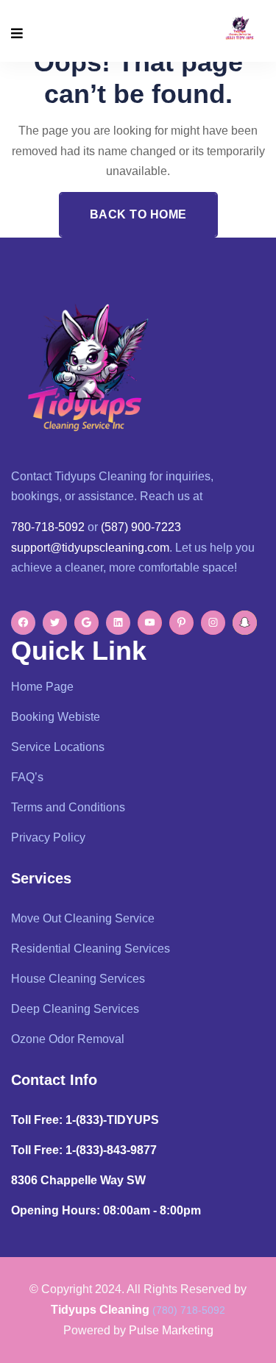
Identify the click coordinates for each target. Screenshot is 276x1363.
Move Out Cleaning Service (83, 918)
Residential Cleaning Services (90, 948)
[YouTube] (150, 623)
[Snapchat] (245, 623)
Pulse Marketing (171, 1330)
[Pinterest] (181, 623)
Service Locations (58, 747)
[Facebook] (23, 623)
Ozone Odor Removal (67, 1039)
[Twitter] (55, 623)
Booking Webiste (55, 717)
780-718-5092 (48, 527)
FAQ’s (27, 777)
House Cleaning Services (78, 978)
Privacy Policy (48, 837)
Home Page (42, 686)
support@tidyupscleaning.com (90, 547)
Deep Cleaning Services (75, 1009)
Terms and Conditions (68, 807)
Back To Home (138, 214)
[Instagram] (213, 623)
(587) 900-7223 (141, 527)
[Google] (86, 623)
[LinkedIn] (118, 623)
